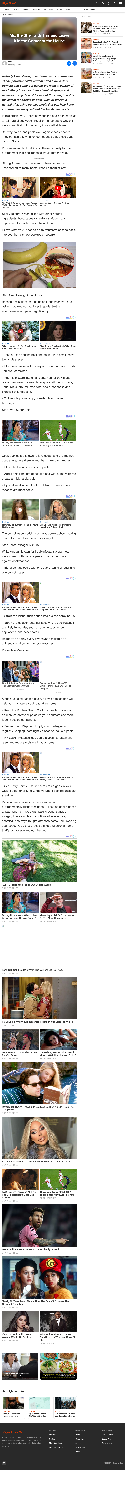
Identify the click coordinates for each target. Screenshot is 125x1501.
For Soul (77, 9)
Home (4, 15)
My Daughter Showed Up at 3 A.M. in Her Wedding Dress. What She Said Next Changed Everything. (107, 89)
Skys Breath (9, 3)
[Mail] (4, 1463)
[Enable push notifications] (108, 3)
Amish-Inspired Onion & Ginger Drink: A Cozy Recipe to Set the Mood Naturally (104, 58)
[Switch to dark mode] (97, 3)
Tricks (59, 9)
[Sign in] (114, 3)
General (16, 9)
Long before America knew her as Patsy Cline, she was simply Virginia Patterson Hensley (105, 29)
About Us (52, 1435)
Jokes (68, 9)
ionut (10, 62)
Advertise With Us (56, 1447)
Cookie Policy (107, 1439)
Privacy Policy (107, 1435)
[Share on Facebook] (74, 63)
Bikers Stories (89, 9)
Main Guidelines (55, 1443)
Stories (25, 9)
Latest (6, 9)
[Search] (102, 3)
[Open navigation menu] (120, 3)
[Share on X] (69, 63)
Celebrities (36, 9)
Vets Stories (48, 9)
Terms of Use (107, 1443)
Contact (52, 1439)
